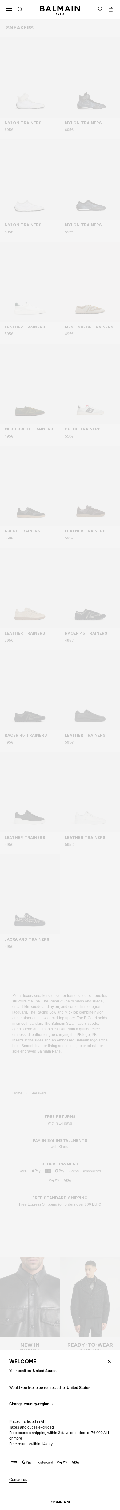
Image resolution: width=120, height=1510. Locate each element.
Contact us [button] (18, 1480)
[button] (20, 9)
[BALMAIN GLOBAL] (60, 9)
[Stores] (100, 9)
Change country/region (29, 1404)
